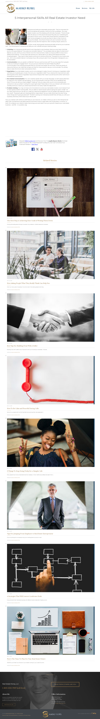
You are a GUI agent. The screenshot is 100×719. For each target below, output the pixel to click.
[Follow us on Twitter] (38, 149)
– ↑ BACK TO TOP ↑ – (50, 674)
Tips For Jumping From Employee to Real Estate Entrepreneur (30, 534)
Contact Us (20, 715)
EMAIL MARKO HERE (88, 1)
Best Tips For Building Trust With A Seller (22, 346)
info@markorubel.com (60, 703)
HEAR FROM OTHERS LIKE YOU (65, 684)
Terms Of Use (5, 715)
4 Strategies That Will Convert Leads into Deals (24, 596)
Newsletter (17, 227)
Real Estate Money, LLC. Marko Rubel (14, 713)
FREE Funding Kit (30, 141)
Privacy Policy (27, 715)
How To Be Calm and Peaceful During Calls (23, 408)
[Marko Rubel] (20, 8)
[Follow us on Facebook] (33, 149)
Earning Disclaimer (13, 715)
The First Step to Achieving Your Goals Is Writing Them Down (30, 221)
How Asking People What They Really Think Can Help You (28, 283)
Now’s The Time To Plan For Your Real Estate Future (26, 659)
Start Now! (35, 144)
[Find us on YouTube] (42, 149)
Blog (13, 227)
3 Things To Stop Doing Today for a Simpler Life (24, 471)
